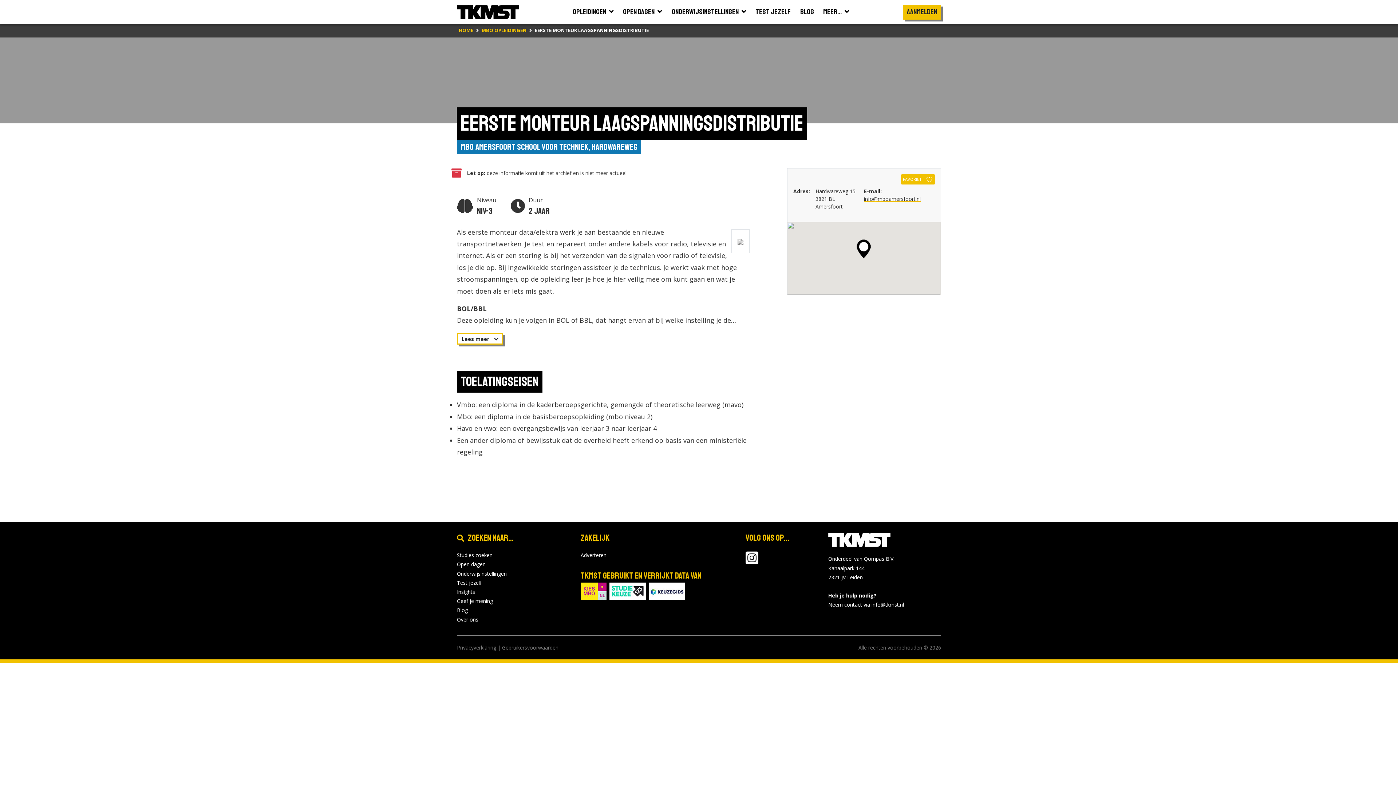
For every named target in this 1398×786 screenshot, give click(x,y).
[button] (864, 248)
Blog (462, 610)
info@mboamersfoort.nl (892, 198)
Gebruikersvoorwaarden (530, 647)
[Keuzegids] (667, 590)
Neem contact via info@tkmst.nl (866, 604)
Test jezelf (469, 582)
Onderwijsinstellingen (482, 573)
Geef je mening (475, 601)
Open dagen (471, 564)
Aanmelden (922, 11)
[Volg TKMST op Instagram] (752, 561)
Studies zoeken (475, 555)
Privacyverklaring (476, 647)
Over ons (467, 619)
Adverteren (594, 555)
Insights (466, 591)
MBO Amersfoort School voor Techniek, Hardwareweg (549, 147)
